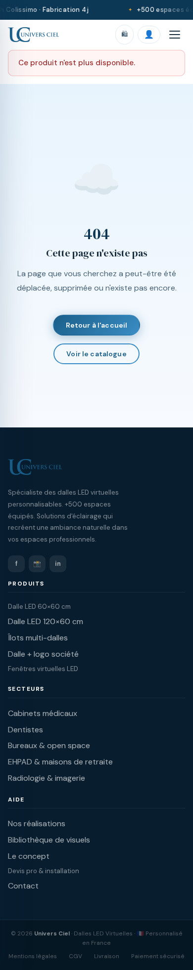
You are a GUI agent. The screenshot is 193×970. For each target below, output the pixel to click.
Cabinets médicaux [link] (42, 713)
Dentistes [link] (25, 729)
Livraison (106, 956)
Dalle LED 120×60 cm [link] (45, 621)
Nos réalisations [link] (36, 823)
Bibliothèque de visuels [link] (49, 840)
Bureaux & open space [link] (49, 745)
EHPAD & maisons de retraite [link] (60, 762)
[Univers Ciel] (33, 34)
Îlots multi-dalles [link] (38, 638)
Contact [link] (23, 886)
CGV (75, 956)
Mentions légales (32, 956)
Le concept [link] (28, 856)
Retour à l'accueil (97, 325)
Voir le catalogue (96, 353)
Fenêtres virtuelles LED (43, 669)
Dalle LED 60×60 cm (39, 606)
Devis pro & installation (43, 871)
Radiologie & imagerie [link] (46, 778)
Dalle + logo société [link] (43, 654)
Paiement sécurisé (158, 956)
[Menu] (174, 34)
